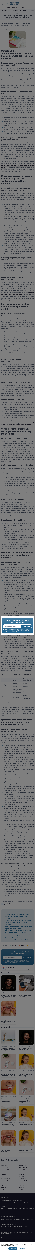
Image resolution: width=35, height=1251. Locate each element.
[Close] (31, 619)
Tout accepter (13, 1248)
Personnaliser (23, 1248)
